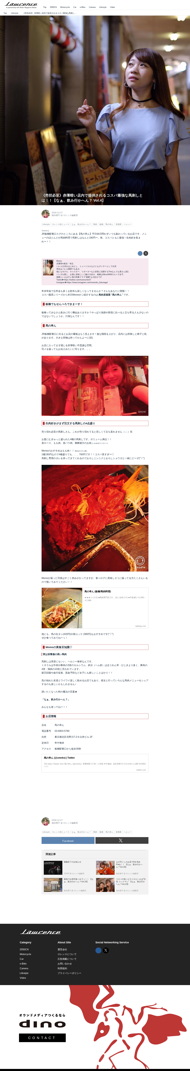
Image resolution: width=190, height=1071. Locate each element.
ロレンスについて (67, 954)
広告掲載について (67, 959)
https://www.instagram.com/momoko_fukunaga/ (87, 282)
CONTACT (42, 1038)
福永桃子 (56, 215)
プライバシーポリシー (69, 973)
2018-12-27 (57, 212)
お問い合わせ (65, 963)
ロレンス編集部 (70, 215)
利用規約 (62, 968)
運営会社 (62, 949)
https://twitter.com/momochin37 (77, 280)
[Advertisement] (64, 793)
